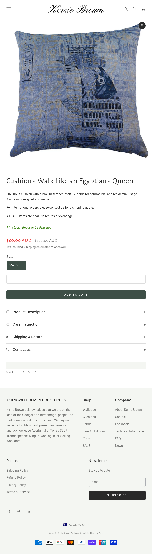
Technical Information (130, 431)
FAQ (118, 438)
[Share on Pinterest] (29, 372)
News (119, 446)
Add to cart (76, 294)
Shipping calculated (37, 247)
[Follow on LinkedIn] (29, 512)
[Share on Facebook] (18, 372)
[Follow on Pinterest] (19, 512)
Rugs (86, 438)
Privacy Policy (16, 485)
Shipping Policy (17, 470)
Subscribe (117, 495)
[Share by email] (34, 372)
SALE (86, 446)
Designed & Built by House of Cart (87, 533)
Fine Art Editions (94, 431)
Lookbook (122, 424)
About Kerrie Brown (128, 410)
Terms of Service (18, 492)
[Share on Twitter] (23, 372)
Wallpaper (90, 410)
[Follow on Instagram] (8, 512)
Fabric (87, 424)
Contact (120, 417)
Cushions (89, 417)
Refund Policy (16, 477)
